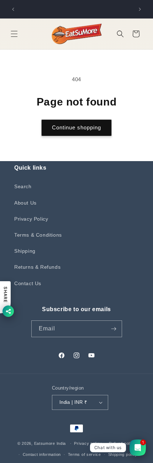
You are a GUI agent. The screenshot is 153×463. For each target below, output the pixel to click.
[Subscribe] (114, 328)
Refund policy (122, 443)
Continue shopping (76, 127)
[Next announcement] (140, 9)
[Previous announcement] (13, 9)
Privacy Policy (31, 219)
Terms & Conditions (38, 235)
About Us (25, 203)
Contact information (42, 454)
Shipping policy (123, 454)
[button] (14, 34)
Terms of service (84, 454)
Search (23, 186)
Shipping (25, 251)
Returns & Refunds (37, 267)
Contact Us (27, 283)
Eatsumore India (50, 443)
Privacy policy (88, 443)
